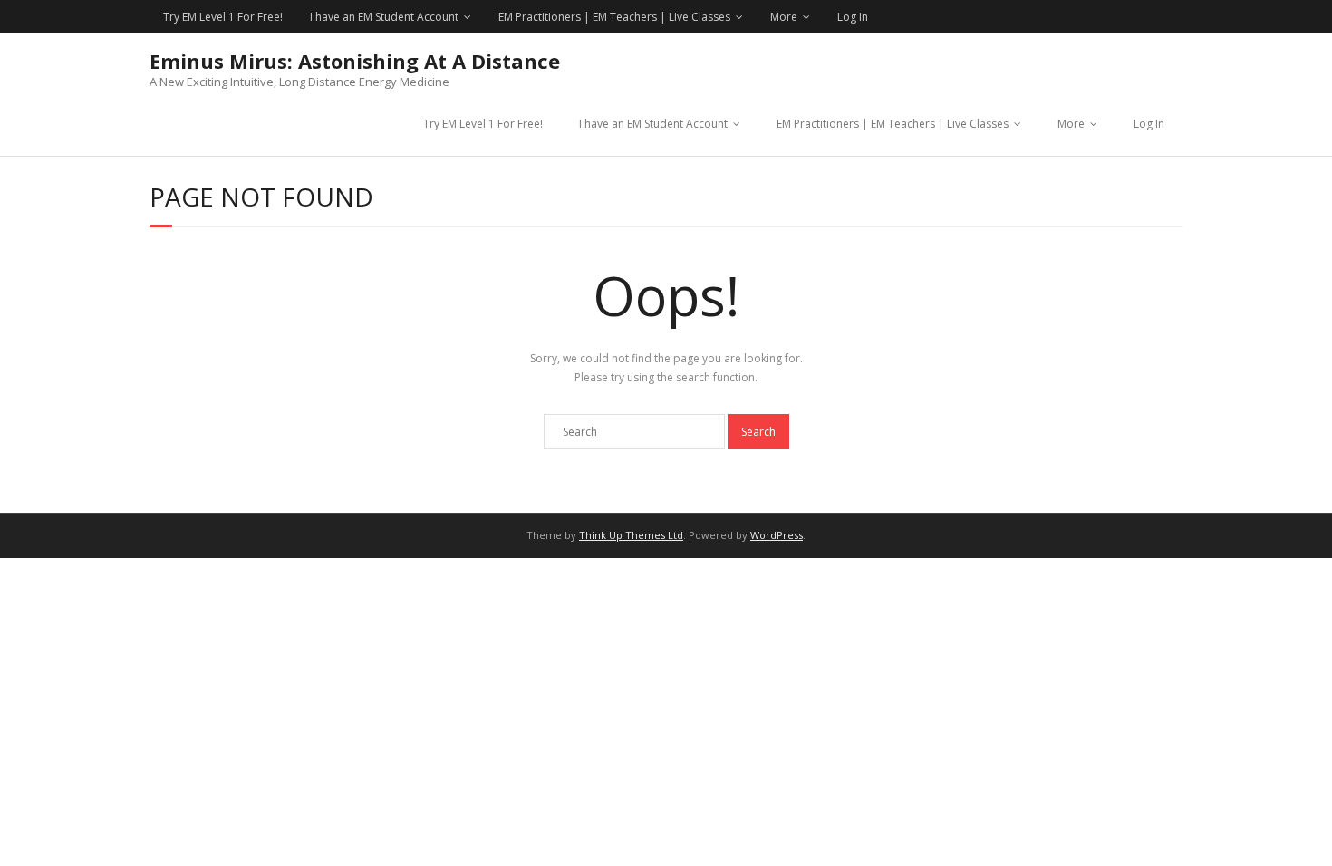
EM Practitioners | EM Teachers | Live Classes (614, 16)
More (783, 16)
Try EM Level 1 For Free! (223, 16)
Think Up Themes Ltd (631, 535)
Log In (852, 16)
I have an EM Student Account (384, 16)
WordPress (776, 535)
